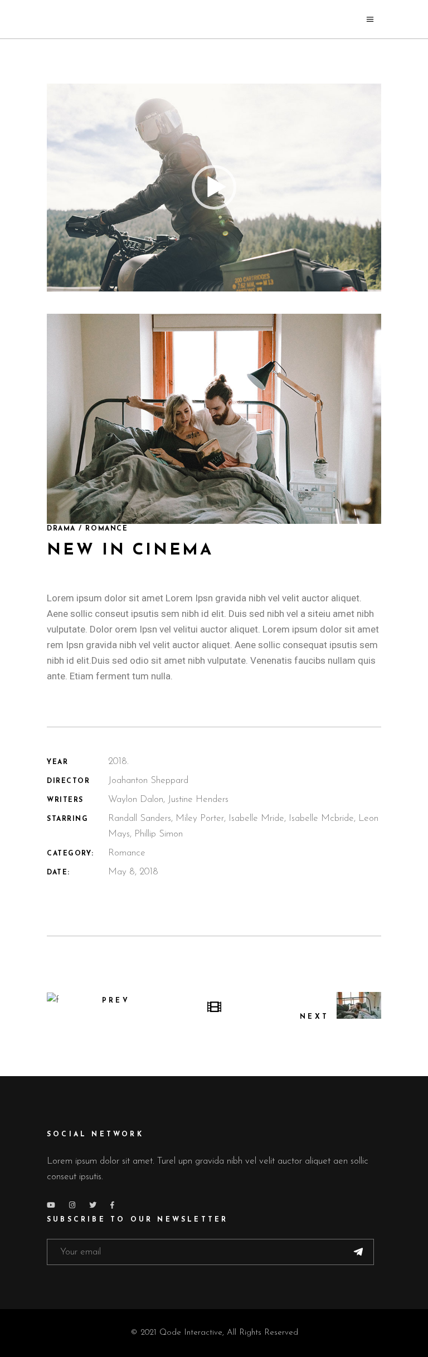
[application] (214, 187)
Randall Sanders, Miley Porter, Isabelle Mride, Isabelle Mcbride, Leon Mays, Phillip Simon (243, 826)
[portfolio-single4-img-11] (214, 419)
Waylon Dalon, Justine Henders (168, 799)
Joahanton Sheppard (148, 780)
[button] (214, 187)
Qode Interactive (190, 1333)
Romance (126, 853)
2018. (118, 761)
